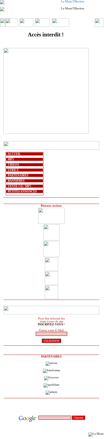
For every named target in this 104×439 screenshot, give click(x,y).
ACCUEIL (13, 153)
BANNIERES (15, 180)
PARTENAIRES (17, 175)
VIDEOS (12, 164)
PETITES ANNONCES (21, 191)
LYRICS (12, 170)
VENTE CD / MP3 (18, 186)
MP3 (10, 159)
